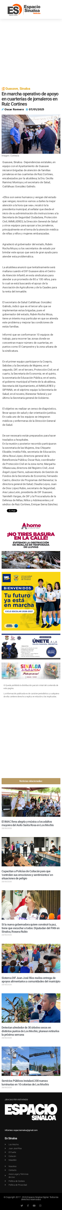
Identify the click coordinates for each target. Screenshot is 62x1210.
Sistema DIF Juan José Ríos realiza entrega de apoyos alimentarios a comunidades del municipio (31, 979)
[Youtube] (34, 1205)
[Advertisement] (31, 51)
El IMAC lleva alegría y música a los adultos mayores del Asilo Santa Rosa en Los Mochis (28, 823)
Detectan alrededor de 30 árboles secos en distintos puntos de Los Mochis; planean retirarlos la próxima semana (30, 1031)
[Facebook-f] (28, 1205)
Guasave (11, 89)
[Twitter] (22, 1205)
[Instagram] (40, 1205)
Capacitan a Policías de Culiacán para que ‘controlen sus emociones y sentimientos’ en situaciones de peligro (27, 875)
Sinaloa (25, 89)
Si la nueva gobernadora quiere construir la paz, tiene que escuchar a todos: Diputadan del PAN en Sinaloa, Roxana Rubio (30, 928)
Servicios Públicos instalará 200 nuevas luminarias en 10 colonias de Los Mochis (25, 1082)
